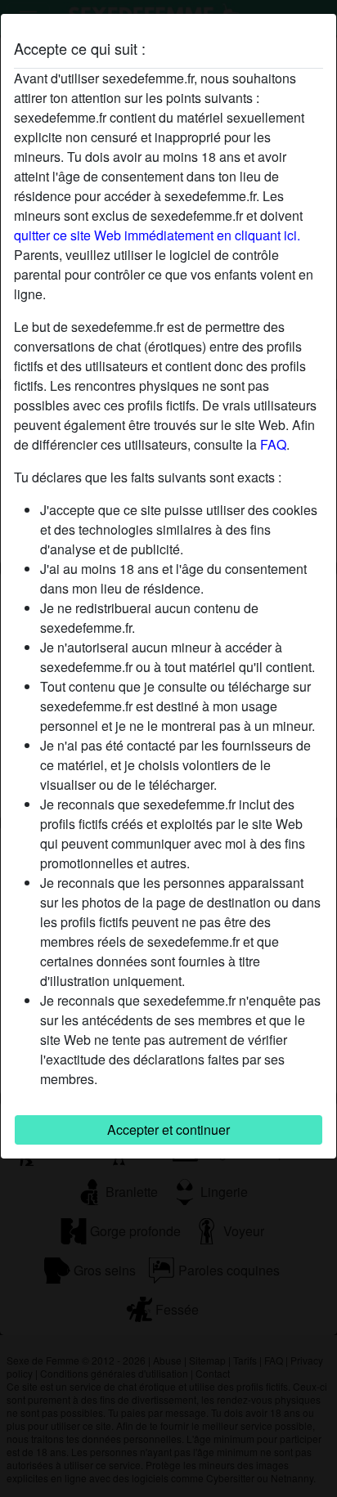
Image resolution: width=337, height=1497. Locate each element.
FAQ (273, 444)
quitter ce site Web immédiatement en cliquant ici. (157, 235)
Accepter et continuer (168, 1129)
